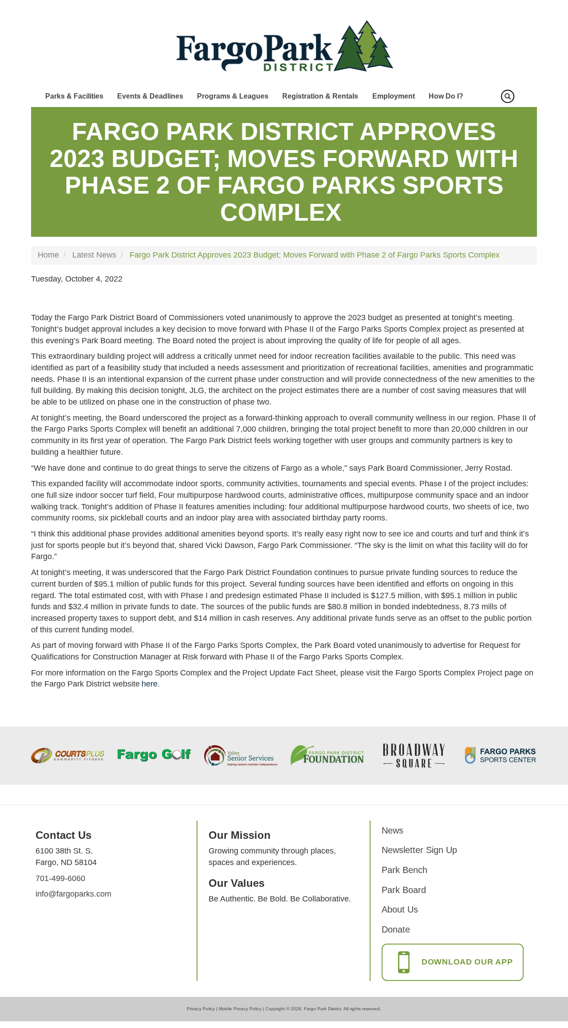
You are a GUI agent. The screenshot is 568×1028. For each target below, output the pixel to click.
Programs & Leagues (232, 96)
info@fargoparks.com (73, 893)
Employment (393, 96)
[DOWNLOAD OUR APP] (453, 971)
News (392, 830)
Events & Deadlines (150, 96)
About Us (400, 909)
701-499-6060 (60, 878)
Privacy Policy (201, 1008)
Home (48, 254)
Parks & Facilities (74, 96)
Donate (396, 929)
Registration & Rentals (320, 96)
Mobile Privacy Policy (240, 1008)
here (150, 683)
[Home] (284, 46)
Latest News (94, 254)
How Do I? (446, 96)
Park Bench (404, 870)
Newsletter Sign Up (419, 850)
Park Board (404, 890)
